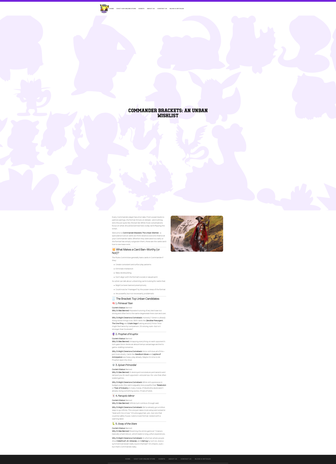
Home (111, 8)
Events (141, 8)
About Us (151, 8)
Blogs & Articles (177, 8)
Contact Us (162, 8)
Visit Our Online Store (126, 8)
